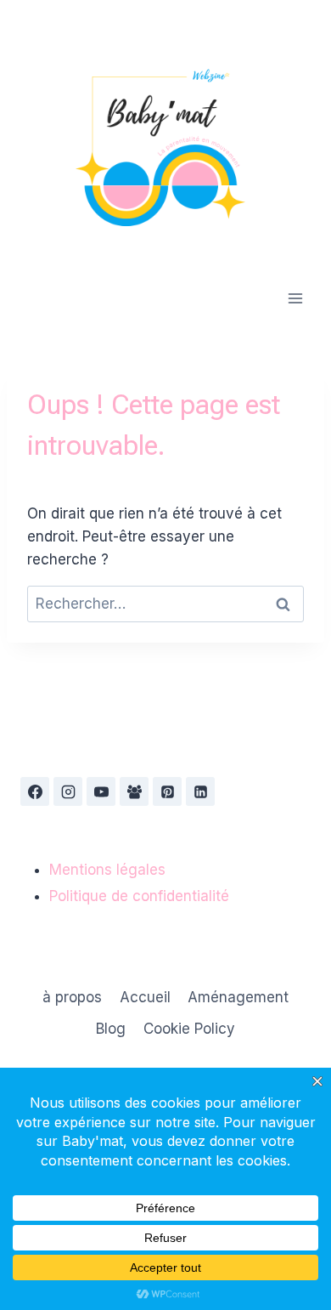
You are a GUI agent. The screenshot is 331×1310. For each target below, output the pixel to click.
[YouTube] (101, 791)
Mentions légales (107, 869)
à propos (72, 997)
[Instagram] (67, 791)
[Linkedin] (200, 791)
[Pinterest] (167, 791)
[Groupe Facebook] (134, 791)
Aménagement (238, 997)
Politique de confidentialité (139, 896)
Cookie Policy (189, 1028)
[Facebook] (34, 791)
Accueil (145, 997)
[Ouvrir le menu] (295, 298)
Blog (111, 1028)
